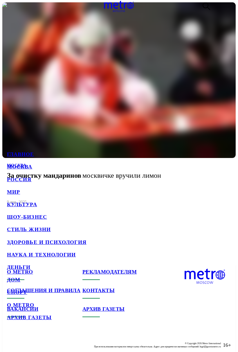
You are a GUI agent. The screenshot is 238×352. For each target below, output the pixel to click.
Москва (19, 167)
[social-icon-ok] (34, 340)
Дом (13, 280)
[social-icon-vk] (11, 340)
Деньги (18, 267)
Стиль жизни (29, 229)
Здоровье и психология (46, 242)
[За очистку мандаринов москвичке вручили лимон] (119, 106)
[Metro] (119, 6)
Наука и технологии (41, 255)
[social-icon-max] (46, 340)
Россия (19, 179)
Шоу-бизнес (27, 217)
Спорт (17, 292)
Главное (20, 154)
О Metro (21, 305)
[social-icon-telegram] (23, 340)
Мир (13, 192)
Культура (22, 204)
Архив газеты (29, 317)
